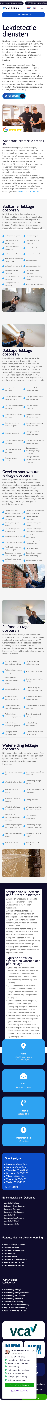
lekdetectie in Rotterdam (28, 191)
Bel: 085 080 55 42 (20, 1391)
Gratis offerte (22, 14)
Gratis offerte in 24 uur (18, 1385)
